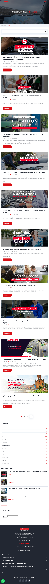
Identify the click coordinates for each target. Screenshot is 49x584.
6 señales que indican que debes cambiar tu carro (22, 249)
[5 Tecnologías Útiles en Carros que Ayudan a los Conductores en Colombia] (24, 46)
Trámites (4, 460)
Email (4, 516)
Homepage (3, 25)
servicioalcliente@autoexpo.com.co (24, 546)
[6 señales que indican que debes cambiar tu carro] (24, 238)
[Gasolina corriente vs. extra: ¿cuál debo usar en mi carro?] (24, 84)
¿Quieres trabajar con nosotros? (10, 572)
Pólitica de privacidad (7, 560)
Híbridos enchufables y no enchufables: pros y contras (24, 173)
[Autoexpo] (5, 2)
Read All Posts (4, 505)
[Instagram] (26, 580)
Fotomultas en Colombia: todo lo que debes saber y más (24, 359)
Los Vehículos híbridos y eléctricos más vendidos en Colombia (23, 135)
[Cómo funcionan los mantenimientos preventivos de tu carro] (24, 199)
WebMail (4, 569)
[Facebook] (20, 580)
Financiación (5, 442)
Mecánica (4, 448)
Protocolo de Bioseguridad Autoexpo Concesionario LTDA (17, 566)
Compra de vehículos (7, 434)
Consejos (4, 436)
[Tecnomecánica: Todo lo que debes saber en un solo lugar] (24, 309)
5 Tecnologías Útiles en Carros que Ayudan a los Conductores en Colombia (21, 58)
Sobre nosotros (6, 554)
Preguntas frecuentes (8, 557)
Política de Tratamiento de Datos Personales (14, 563)
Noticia (3, 451)
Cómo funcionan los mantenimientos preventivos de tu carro (24, 212)
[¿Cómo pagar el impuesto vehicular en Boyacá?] (24, 384)
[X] (23, 580)
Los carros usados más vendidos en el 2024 (19, 286)
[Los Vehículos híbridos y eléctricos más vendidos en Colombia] (24, 123)
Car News (4, 428)
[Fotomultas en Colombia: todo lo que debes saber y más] (24, 348)
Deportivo (4, 439)
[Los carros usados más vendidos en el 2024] (24, 274)
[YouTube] (29, 580)
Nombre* (5, 514)
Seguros (4, 454)
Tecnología (5, 457)
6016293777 (24, 543)
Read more (7, 70)
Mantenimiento (6, 445)
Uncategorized (5, 463)
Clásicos (4, 431)
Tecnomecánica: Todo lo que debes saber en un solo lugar (23, 322)
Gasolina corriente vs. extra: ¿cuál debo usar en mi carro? (22, 97)
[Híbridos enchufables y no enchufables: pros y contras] (24, 161)
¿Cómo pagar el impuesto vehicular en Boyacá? (21, 396)
